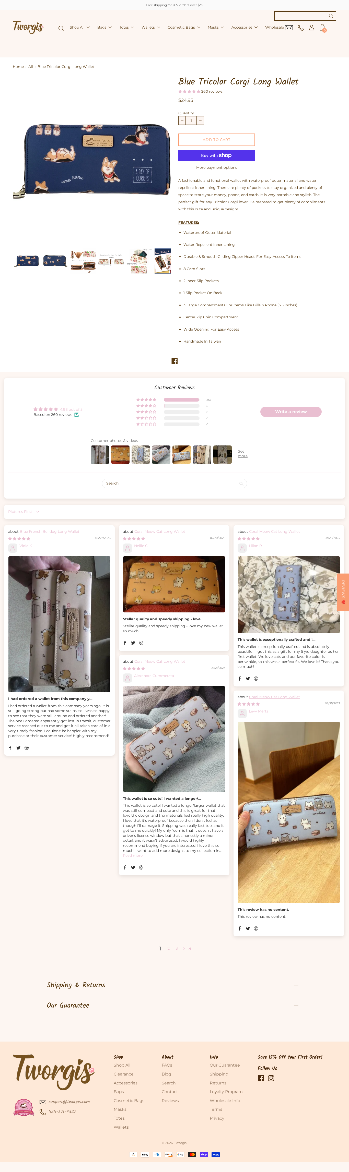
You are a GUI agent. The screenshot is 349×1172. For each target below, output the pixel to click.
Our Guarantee (68, 1005)
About (167, 1057)
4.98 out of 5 (71, 409)
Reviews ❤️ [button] (343, 592)
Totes (124, 27)
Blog (166, 1074)
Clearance (124, 1074)
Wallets (148, 27)
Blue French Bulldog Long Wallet (49, 531)
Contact (170, 1091)
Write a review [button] (291, 411)
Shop (118, 1057)
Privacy (217, 1118)
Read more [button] (133, 855)
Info (214, 1057)
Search (169, 1083)
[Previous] (25, 161)
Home (18, 66)
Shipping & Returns (76, 985)
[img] (19, 538)
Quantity (186, 113)
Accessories (241, 27)
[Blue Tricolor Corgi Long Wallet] (27, 261)
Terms (216, 1109)
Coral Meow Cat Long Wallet (159, 531)
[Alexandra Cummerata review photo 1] (174, 739)
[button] (189, 91)
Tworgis (180, 1143)
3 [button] (177, 948)
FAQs (167, 1065)
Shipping (219, 1074)
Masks (213, 27)
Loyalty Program (226, 1091)
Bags (102, 27)
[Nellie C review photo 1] (174, 584)
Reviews (170, 1100)
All (30, 66)
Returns (218, 1083)
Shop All (77, 27)
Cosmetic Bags (181, 27)
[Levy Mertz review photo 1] (289, 812)
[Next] (158, 161)
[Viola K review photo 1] (59, 624)
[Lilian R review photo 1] (289, 594)
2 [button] (169, 948)
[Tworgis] (28, 27)
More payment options (216, 167)
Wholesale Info (225, 1100)
